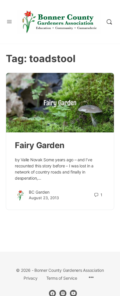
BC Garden (39, 192)
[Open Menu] (9, 21)
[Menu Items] (91, 277)
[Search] (109, 22)
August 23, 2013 (44, 197)
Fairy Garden (39, 145)
